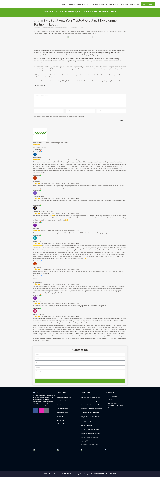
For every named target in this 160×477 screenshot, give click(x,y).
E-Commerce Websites (64, 397)
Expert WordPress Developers (90, 412)
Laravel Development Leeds (89, 437)
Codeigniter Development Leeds (90, 433)
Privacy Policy (61, 424)
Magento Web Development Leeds (91, 405)
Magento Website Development (90, 401)
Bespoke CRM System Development (91, 408)
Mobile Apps (60, 416)
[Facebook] (35, 410)
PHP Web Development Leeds (90, 429)
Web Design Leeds (86, 425)
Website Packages (62, 412)
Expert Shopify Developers (89, 422)
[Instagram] (41, 410)
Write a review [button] (37, 149)
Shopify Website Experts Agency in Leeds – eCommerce (91, 417)
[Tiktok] (46, 410)
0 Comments (73, 27)
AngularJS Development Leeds (90, 441)
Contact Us (60, 420)
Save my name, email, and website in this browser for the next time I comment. (60, 116)
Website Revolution (63, 401)
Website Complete (62, 405)
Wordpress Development (54, 27)
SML (65, 27)
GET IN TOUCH (148, 4)
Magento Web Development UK (90, 397)
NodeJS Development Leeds (89, 444)
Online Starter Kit (62, 408)
